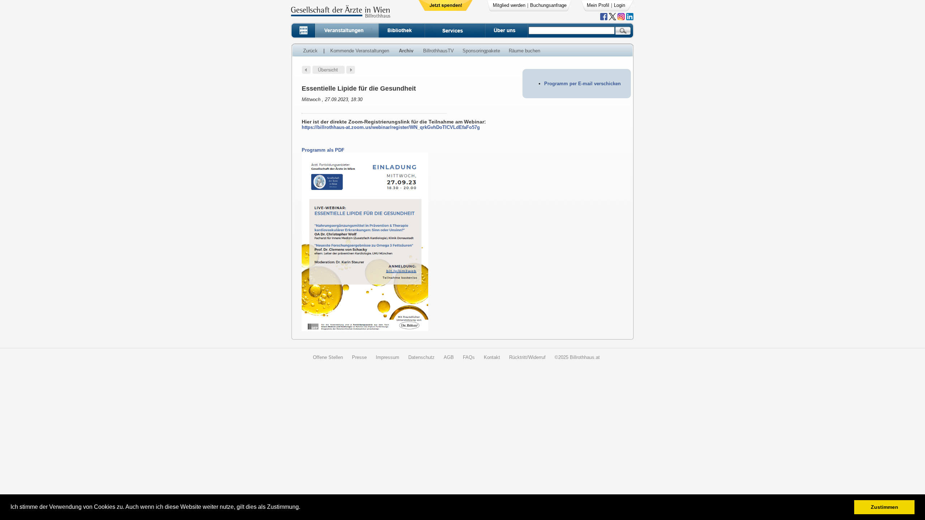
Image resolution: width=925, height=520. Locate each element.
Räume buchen (524, 50)
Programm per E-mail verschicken (582, 83)
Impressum (387, 357)
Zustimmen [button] (884, 507)
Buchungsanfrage (548, 5)
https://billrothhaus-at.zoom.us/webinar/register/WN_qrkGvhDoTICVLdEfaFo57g (391, 127)
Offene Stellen (328, 357)
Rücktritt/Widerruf (527, 357)
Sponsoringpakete (481, 50)
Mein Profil (598, 5)
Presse (359, 357)
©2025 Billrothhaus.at (577, 357)
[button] (303, 508)
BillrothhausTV (438, 50)
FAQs (469, 357)
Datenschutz (421, 357)
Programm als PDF (323, 150)
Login (619, 5)
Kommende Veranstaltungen (359, 50)
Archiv (406, 50)
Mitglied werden (509, 5)
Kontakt (492, 357)
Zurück (310, 50)
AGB (449, 357)
